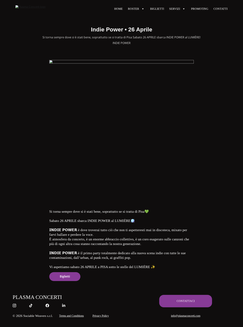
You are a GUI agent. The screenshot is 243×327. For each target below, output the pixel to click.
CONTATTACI (186, 301)
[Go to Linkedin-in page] (63, 305)
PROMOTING (199, 8)
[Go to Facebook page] (49, 305)
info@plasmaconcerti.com (185, 315)
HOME (118, 8)
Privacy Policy (101, 315)
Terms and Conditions (71, 315)
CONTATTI (220, 8)
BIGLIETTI (157, 8)
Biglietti (65, 276)
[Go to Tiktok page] (32, 305)
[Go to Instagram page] (16, 305)
